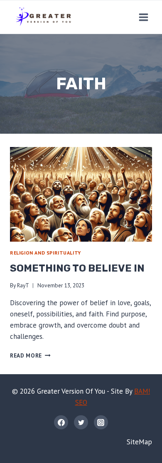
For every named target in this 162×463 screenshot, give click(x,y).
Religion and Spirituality (45, 253)
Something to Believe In (77, 268)
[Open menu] (143, 17)
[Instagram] (101, 422)
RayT (23, 285)
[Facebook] (61, 422)
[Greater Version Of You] (43, 17)
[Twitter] (81, 422)
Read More (30, 355)
